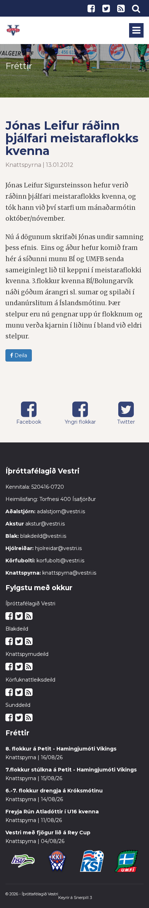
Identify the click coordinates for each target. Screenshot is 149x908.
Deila (20, 355)
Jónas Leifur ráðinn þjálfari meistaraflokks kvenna (72, 138)
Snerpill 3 (83, 897)
